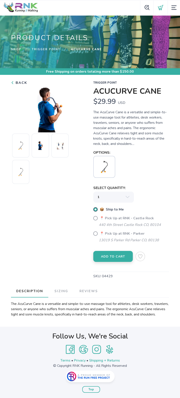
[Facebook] (70, 349)
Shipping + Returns (104, 360)
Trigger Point (46, 49)
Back (20, 82)
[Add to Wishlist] (140, 256)
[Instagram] (96, 349)
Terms (65, 360)
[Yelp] (109, 349)
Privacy (80, 360)
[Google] (83, 349)
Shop (16, 49)
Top (91, 389)
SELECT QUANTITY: (109, 187)
